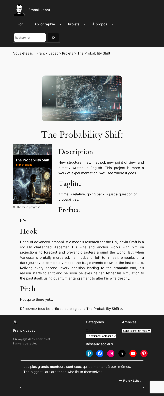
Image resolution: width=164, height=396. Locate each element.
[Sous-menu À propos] (112, 24)
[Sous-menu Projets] (85, 24)
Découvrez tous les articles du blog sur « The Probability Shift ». (71, 309)
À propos (99, 24)
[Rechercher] (53, 37)
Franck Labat (39, 10)
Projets (73, 24)
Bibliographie (44, 24)
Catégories (94, 330)
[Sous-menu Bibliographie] (60, 24)
